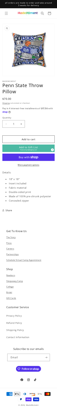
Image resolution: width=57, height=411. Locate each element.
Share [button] (9, 210)
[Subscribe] (46, 357)
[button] (6, 13)
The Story (11, 237)
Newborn (10, 275)
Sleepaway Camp (14, 281)
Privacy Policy (14, 315)
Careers (10, 248)
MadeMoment (32, 405)
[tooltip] (52, 149)
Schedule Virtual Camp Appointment (23, 260)
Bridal (9, 292)
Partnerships (12, 254)
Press (9, 243)
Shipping (6, 103)
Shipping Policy (15, 330)
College (10, 286)
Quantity (6, 117)
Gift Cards (11, 298)
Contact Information (17, 337)
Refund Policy (14, 322)
